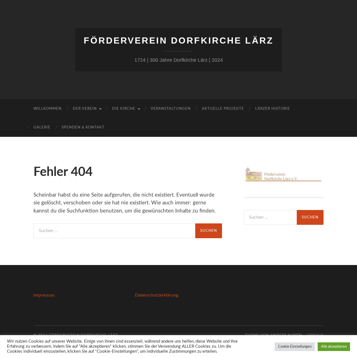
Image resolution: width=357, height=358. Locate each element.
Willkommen (47, 109)
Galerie (41, 127)
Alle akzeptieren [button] (334, 347)
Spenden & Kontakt (83, 127)
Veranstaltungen (171, 109)
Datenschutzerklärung (156, 295)
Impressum (44, 295)
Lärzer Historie (272, 109)
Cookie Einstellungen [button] (295, 347)
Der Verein (85, 109)
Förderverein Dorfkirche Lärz (179, 40)
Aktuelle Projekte (223, 109)
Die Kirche (123, 109)
